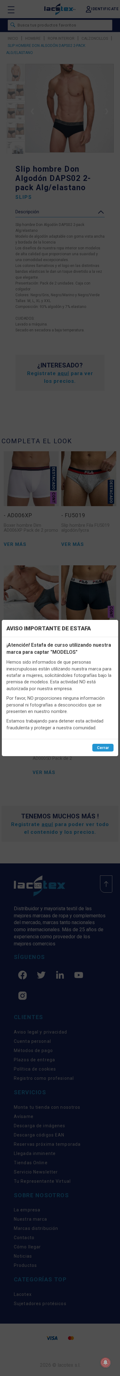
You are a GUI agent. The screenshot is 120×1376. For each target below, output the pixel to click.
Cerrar (103, 747)
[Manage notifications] (105, 1362)
